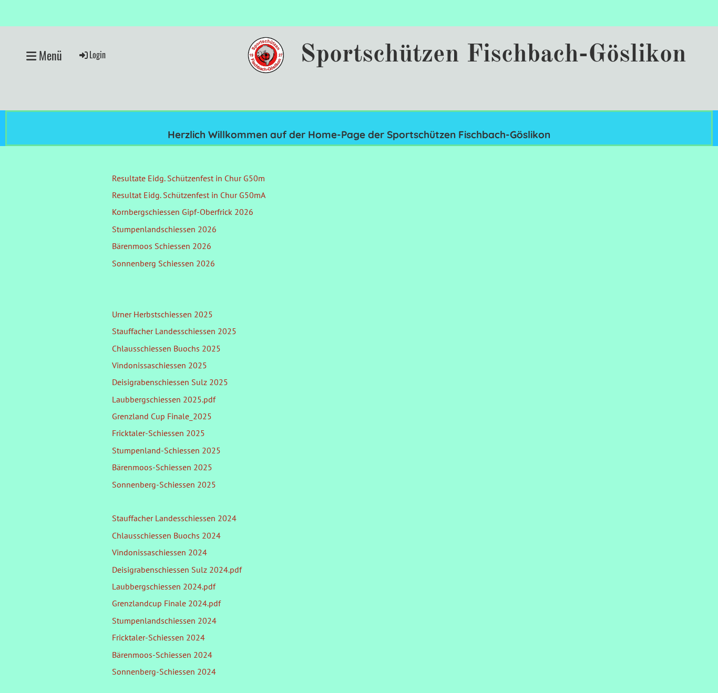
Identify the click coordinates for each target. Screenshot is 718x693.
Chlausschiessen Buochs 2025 (166, 348)
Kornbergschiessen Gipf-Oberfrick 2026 (182, 211)
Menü (49, 55)
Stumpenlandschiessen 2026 (164, 229)
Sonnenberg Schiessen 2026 (163, 263)
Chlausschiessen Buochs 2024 (166, 535)
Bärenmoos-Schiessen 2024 (162, 654)
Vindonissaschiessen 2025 (159, 365)
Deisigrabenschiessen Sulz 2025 (170, 382)
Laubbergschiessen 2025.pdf (164, 399)
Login (97, 54)
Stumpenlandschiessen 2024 (164, 620)
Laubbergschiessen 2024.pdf (164, 586)
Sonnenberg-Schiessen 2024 (164, 671)
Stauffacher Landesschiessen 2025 (174, 331)
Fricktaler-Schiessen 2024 (158, 637)
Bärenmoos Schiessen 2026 (161, 246)
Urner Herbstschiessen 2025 (162, 314)
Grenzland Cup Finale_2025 (162, 416)
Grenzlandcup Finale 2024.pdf (166, 603)
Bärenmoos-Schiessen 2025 (162, 467)
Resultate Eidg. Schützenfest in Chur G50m (188, 178)
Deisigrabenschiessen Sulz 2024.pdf (177, 569)
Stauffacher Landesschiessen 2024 (174, 518)
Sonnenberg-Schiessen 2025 (164, 484)
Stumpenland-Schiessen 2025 (166, 450)
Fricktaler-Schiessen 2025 (158, 433)
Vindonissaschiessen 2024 (159, 552)
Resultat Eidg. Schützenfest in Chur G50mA (188, 195)
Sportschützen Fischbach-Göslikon (493, 54)
